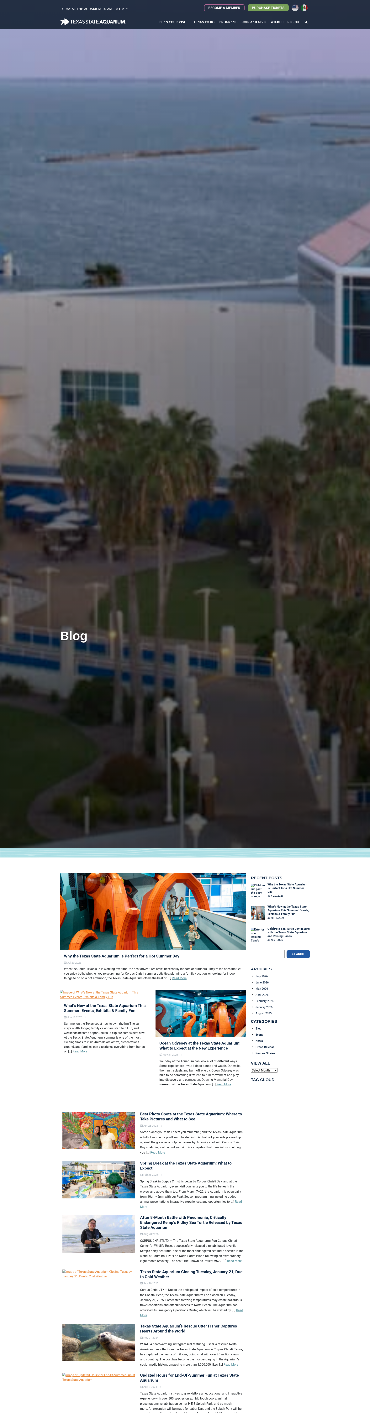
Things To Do (203, 22)
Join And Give (254, 22)
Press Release (265, 1047)
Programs (228, 22)
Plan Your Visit (173, 22)
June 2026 (262, 982)
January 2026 (264, 1007)
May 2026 (262, 988)
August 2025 (264, 1013)
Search (298, 954)
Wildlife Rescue (285, 22)
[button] (94, 9)
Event (259, 1034)
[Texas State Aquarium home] (93, 21)
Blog (259, 1028)
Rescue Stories (265, 1053)
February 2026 (264, 1001)
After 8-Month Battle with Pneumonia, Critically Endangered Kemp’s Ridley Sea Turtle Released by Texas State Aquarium (191, 1222)
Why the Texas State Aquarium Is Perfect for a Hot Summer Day (121, 956)
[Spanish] (305, 7)
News (259, 1041)
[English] (296, 7)
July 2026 (262, 976)
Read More (179, 978)
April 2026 (262, 995)
